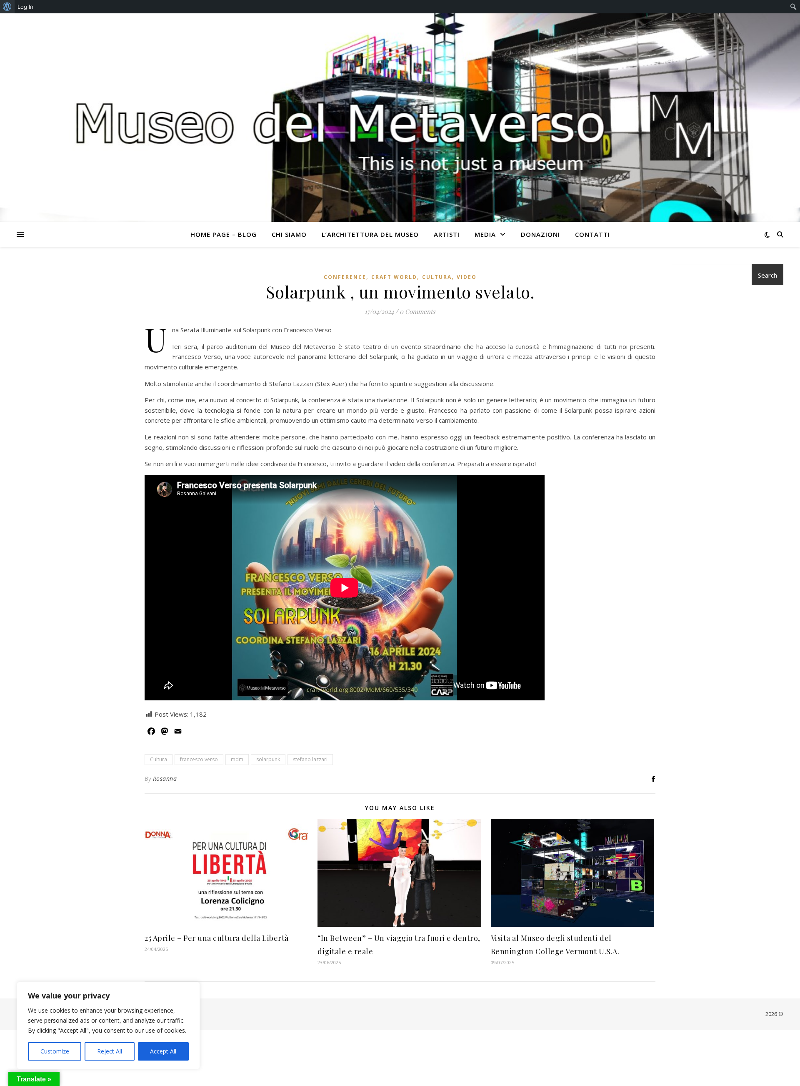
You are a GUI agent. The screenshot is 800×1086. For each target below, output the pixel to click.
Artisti (447, 234)
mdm (237, 759)
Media (485, 234)
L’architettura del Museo (370, 234)
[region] (108, 1025)
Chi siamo (289, 234)
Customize (54, 1051)
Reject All (109, 1051)
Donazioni (540, 234)
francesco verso (199, 759)
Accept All (163, 1051)
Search (767, 275)
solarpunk (268, 759)
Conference (345, 277)
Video (467, 277)
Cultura (437, 277)
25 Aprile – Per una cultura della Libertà (217, 938)
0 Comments (417, 311)
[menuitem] (7, 6)
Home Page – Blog (223, 234)
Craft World (394, 277)
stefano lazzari (310, 759)
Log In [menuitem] (25, 6)
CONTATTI (592, 234)
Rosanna (165, 779)
